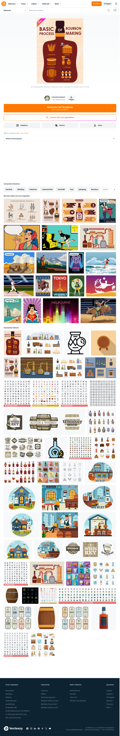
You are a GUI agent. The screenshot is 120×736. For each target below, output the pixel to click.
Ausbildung (9, 704)
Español (108, 694)
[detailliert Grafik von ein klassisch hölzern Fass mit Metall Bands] (12, 595)
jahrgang (82, 189)
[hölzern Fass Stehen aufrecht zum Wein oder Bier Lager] (46, 618)
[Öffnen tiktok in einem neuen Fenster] (42, 728)
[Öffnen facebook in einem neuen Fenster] (27, 728)
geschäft (61, 189)
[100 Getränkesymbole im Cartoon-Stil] (45, 393)
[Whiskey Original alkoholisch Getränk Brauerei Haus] (90, 550)
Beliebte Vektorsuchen (49, 701)
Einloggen (105, 4)
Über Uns (73, 697)
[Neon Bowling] (76, 263)
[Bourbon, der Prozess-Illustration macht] (22, 211)
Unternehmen (10, 701)
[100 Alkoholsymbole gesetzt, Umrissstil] (17, 393)
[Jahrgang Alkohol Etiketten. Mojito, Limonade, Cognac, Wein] (75, 618)
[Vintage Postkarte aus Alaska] (51, 263)
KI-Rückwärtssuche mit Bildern (17, 711)
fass (71, 189)
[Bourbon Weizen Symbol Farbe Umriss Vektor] (56, 448)
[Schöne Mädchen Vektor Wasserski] (101, 263)
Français (108, 704)
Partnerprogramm (48, 697)
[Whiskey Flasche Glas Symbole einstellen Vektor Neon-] (30, 595)
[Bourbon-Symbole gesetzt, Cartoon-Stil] (19, 472)
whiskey (20, 189)
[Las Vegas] (107, 211)
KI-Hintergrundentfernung (15, 714)
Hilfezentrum (75, 690)
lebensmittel (47, 189)
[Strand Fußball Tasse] (101, 285)
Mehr (57, 4)
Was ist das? (25, 133)
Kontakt (73, 694)
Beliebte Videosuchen (49, 707)
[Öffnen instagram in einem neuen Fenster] (31, 728)
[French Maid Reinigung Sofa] (60, 237)
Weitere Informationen (14, 139)
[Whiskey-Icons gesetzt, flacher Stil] (78, 574)
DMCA (43, 694)
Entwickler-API (11, 707)
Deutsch (108, 701)
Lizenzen (44, 690)
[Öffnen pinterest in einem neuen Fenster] (39, 728)
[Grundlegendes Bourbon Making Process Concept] (13, 343)
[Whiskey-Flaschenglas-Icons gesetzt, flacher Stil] (48, 472)
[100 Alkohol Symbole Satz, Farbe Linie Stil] (80, 448)
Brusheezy (9, 690)
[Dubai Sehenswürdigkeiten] (12, 310)
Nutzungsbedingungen (72, 729)
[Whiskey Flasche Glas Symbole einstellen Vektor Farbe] (104, 574)
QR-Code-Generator (13, 717)
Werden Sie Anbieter (78, 701)
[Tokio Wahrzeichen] (59, 285)
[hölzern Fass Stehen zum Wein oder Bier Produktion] (103, 343)
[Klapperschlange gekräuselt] (19, 263)
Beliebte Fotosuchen (49, 704)
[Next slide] (110, 189)
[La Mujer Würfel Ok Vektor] (22, 237)
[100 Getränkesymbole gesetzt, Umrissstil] (74, 393)
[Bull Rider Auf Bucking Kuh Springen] (98, 310)
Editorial (45, 4)
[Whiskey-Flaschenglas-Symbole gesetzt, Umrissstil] (72, 472)
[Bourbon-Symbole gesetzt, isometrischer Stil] (101, 422)
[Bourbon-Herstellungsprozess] (51, 211)
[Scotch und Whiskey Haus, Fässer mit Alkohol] (44, 422)
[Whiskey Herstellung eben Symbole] (69, 367)
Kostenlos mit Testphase (59, 108)
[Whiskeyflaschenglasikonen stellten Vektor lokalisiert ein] (105, 448)
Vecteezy (8, 694)
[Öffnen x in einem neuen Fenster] (46, 728)
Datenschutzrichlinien (90, 729)
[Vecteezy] (3, 3)
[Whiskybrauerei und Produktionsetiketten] (23, 448)
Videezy (8, 697)
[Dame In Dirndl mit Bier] (76, 285)
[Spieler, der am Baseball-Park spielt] (19, 285)
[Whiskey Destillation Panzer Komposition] (37, 367)
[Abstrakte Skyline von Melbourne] (61, 310)
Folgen (70, 100)
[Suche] (106, 10)
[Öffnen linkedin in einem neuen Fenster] (35, 728)
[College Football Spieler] (43, 285)
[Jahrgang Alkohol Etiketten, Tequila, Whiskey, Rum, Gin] (18, 618)
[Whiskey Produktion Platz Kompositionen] (100, 367)
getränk (9, 189)
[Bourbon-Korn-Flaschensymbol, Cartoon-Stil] (103, 618)
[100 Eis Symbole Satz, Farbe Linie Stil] (87, 595)
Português (109, 697)
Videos (34, 4)
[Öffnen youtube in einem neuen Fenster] (50, 728)
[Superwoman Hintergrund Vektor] (32, 310)
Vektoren (11, 4)
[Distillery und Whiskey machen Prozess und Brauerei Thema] (98, 237)
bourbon (94, 189)
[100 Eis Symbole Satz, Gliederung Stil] (16, 644)
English (108, 690)
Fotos (23, 4)
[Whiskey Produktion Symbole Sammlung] (42, 343)
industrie (33, 189)
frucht (106, 189)
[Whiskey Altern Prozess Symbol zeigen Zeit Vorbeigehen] (76, 343)
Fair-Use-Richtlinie (106, 729)
